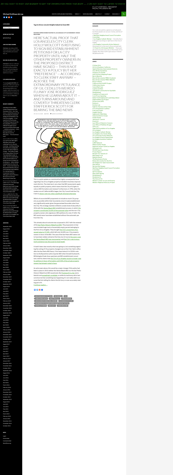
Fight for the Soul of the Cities (102, 107)
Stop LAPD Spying (98, 173)
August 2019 (6, 286)
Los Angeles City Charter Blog (102, 134)
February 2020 (7, 272)
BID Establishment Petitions (43, 296)
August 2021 (6, 229)
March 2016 (6, 385)
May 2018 (5, 322)
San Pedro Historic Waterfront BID (50, 225)
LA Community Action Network (102, 135)
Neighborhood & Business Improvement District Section (52, 303)
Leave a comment (57, 113)
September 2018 (7, 313)
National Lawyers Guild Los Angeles (104, 146)
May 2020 (5, 265)
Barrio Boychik (97, 76)
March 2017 (6, 356)
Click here (5, 48)
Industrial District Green (100, 116)
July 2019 (5, 289)
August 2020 (6, 257)
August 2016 (6, 373)
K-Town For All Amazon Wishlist (104, 48)
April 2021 (6, 238)
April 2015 (6, 411)
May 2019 (5, 293)
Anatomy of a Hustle (99, 72)
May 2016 (5, 380)
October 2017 (7, 339)
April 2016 (6, 382)
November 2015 (7, 394)
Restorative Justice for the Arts (102, 161)
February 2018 (7, 329)
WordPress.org (7, 443)
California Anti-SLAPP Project (102, 83)
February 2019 (7, 301)
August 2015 (6, 402)
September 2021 (7, 226)
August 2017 (6, 344)
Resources (115, 14)
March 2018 (6, 327)
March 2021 (6, 241)
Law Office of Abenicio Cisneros (102, 123)
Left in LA (95, 126)
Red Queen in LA (98, 155)
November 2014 (7, 423)
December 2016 (7, 363)
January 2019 (6, 303)
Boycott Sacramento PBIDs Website (104, 80)
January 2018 (6, 332)
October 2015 (7, 397)
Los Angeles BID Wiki (10, 83)
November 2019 (7, 279)
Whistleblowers (88, 14)
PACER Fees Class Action (100, 150)
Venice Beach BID (50, 208)
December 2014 (7, 421)
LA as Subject (97, 130)
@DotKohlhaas (7, 38)
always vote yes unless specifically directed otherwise (57, 194)
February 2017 (7, 358)
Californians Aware (99, 85)
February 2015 (7, 416)
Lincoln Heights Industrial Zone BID (46, 301)
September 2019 (7, 284)
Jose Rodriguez (66, 298)
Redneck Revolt (97, 157)
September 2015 (7, 399)
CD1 (66, 296)
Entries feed (6, 438)
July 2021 (5, 231)
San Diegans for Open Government (103, 162)
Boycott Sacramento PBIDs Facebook (104, 78)
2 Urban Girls (97, 65)
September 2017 (7, 341)
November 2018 (7, 308)
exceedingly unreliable (49, 275)
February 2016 (7, 387)
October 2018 (7, 310)
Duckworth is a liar (68, 273)
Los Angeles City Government (65, 33)
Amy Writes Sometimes (100, 71)
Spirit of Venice (97, 171)
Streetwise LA (97, 177)
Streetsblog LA (97, 175)
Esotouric (96, 103)
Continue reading (41, 285)
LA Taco (95, 141)
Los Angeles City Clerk (66, 301)
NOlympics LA (97, 148)
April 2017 (6, 353)
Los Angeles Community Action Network (106, 44)
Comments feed (7, 441)
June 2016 (6, 378)
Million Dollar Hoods (99, 144)
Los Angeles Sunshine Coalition (102, 139)
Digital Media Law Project (101, 99)
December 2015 (7, 392)
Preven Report (97, 152)
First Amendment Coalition (101, 108)
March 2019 (6, 298)
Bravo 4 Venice (97, 81)
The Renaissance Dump (100, 159)
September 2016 (7, 370)
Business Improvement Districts (44, 33)
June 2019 (6, 291)
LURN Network (97, 143)
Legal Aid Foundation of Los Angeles (104, 128)
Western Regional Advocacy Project (104, 182)
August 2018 (6, 315)
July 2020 (5, 260)
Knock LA (96, 121)
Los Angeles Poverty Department (103, 137)
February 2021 (7, 243)
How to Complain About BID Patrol (62, 14)
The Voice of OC (98, 179)
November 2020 (7, 250)
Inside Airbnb (97, 117)
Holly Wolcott (54, 298)
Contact (107, 14)
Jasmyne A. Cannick (99, 119)
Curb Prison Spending (99, 96)
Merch (77, 14)
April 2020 (6, 267)
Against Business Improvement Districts (105, 69)
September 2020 (7, 255)
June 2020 (6, 262)
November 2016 (7, 366)
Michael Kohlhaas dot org (13, 14)
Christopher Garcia (41, 298)
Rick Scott (52, 305)
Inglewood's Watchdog (100, 114)
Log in (4, 436)
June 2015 (6, 406)
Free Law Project (98, 110)
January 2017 (6, 361)
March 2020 (6, 269)
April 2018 (6, 325)
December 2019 (7, 277)
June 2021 (6, 233)
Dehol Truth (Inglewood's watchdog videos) (106, 98)
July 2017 (5, 346)
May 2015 (5, 409)
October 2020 (7, 253)
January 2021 (6, 245)
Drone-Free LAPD (98, 101)
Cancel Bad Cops (98, 87)
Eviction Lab (96, 105)
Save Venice (96, 164)
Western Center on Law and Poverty (104, 180)
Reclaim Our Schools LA (100, 153)
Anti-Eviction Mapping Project (102, 74)
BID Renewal (58, 296)
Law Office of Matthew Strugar (102, 125)
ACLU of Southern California (101, 67)
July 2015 (5, 404)
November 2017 (7, 337)
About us (98, 14)
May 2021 (5, 236)
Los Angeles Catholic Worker (103, 39)
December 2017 (7, 334)
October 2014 (7, 426)
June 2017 (6, 349)
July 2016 (5, 375)
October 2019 (7, 281)
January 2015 (6, 418)
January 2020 (6, 274)
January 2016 (6, 390)
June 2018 (6, 320)
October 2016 (7, 368)
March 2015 (6, 414)
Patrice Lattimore (40, 305)
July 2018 (5, 317)
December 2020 (7, 248)
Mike (47, 113)
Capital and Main (98, 89)
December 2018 (7, 305)
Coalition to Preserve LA (100, 94)
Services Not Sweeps (99, 166)
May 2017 (5, 351)
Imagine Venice (97, 112)
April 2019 (6, 296)
